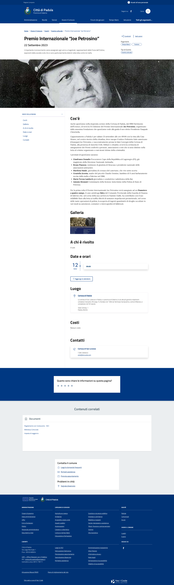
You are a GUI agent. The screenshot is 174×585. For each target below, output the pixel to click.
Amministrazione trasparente (98, 547)
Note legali (91, 557)
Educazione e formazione (63, 536)
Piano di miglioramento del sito (58, 572)
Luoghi (123, 533)
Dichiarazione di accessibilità (97, 560)
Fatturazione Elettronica (63, 551)
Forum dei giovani (97, 20)
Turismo (90, 529)
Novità (44, 20)
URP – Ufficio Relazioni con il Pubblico (34, 557)
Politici (24, 526)
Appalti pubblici (60, 523)
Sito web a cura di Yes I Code (33, 580)
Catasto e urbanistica (62, 529)
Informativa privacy (94, 554)
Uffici (23, 520)
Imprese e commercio (95, 516)
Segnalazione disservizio (63, 557)
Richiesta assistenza (62, 560)
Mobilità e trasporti (94, 520)
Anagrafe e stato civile (62, 520)
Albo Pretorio (92, 551)
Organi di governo (28, 513)
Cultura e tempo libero (62, 533)
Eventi (123, 536)
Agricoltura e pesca (61, 513)
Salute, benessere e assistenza (98, 523)
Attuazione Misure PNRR (30, 572)
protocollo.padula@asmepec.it (35, 559)
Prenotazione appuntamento (64, 554)
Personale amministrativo (30, 529)
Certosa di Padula (85, 295)
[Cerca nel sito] (148, 11)
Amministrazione (30, 20)
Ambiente (58, 516)
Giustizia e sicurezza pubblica (97, 513)
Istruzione (127, 20)
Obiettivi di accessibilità (96, 564)
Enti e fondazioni (27, 523)
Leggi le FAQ (59, 547)
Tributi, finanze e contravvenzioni (99, 526)
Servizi (54, 20)
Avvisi (123, 520)
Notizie (123, 513)
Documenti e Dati (27, 533)
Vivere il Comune (68, 20)
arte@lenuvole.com (84, 355)
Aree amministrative (28, 516)
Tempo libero (114, 20)
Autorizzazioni (59, 526)
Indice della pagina (29, 114)
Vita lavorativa (93, 533)
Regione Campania (29, 2)
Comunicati (125, 516)
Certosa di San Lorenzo (87, 348)
